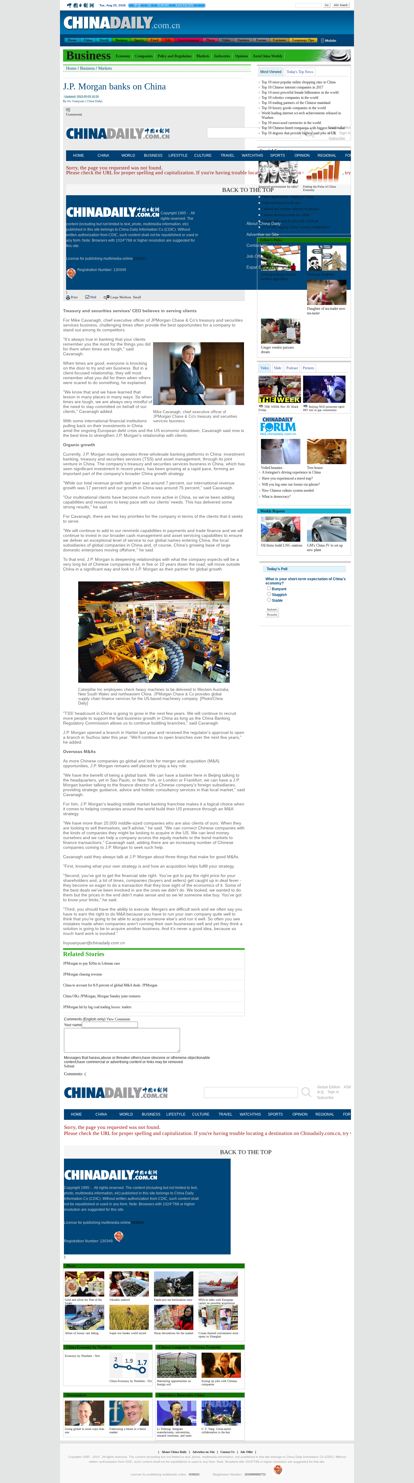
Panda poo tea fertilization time (173, 1299)
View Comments (118, 1019)
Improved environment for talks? (278, 186)
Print (74, 297)
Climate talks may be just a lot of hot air (290, 221)
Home (72, 40)
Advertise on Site (203, 1452)
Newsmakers (76, 1395)
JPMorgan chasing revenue (82, 974)
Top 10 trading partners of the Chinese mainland (296, 103)
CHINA (103, 155)
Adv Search (341, 5)
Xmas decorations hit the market (173, 1333)
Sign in (333, 1092)
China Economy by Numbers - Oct (130, 1381)
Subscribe (325, 1098)
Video (226, 40)
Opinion (243, 40)
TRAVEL (228, 155)
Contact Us (227, 1452)
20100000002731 (255, 1474)
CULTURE (203, 155)
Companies (144, 56)
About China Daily (174, 1452)
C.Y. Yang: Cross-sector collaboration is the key (216, 1430)
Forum (261, 40)
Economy (123, 56)
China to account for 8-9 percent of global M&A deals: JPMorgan (110, 985)
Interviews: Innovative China (181, 1395)
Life (168, 40)
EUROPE (163, 5)
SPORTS (277, 155)
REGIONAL (327, 155)
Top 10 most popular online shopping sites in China (299, 82)
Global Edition (328, 1087)
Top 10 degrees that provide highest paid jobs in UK (299, 133)
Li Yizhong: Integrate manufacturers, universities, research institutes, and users (174, 1432)
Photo (210, 40)
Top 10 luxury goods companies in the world (294, 108)
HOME (78, 155)
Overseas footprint (320, 274)
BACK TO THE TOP (248, 189)
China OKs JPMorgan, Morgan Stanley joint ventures (102, 996)
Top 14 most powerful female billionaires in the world (300, 92)
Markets (202, 56)
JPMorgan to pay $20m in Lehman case (91, 963)
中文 (137, 5)
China (88, 40)
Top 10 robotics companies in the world (290, 97)
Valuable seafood (119, 1299)
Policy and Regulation (175, 56)
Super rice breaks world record (127, 1333)
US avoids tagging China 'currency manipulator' (296, 227)
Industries (222, 56)
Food (154, 40)
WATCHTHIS (252, 155)
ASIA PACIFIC (184, 5)
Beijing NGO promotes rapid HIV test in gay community (323, 408)
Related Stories (83, 954)
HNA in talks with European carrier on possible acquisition (217, 1301)
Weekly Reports (272, 511)
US (149, 5)
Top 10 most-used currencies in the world (291, 123)
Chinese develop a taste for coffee (286, 215)
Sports (139, 40)
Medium (125, 297)
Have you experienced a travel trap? (287, 478)
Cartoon (279, 40)
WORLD (128, 155)
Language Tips (303, 40)
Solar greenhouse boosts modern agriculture (278, 276)
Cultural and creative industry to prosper (290, 209)
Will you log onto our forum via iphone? (291, 484)
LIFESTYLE (178, 155)
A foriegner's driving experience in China (291, 472)
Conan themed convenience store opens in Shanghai (218, 1334)
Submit (69, 1066)
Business (121, 40)
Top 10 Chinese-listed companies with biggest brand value (303, 128)
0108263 (140, 258)
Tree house (315, 468)
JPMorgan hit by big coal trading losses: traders (97, 1007)
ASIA (348, 1087)
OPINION (302, 155)
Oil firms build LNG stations (281, 545)
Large (114, 297)
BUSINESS (153, 155)
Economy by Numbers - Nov (82, 1355)
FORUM (349, 1114)
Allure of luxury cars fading (81, 1333)
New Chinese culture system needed (288, 490)
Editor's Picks (271, 240)
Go (327, 5)
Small (137, 297)
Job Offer (255, 256)
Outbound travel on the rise (281, 203)
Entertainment (188, 40)
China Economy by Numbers (89, 1347)
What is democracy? (276, 496)
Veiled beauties (271, 468)
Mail (93, 297)
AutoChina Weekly (267, 56)
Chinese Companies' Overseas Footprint (190, 1347)
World (104, 40)
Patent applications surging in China (287, 197)
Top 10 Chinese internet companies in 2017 (292, 87)
